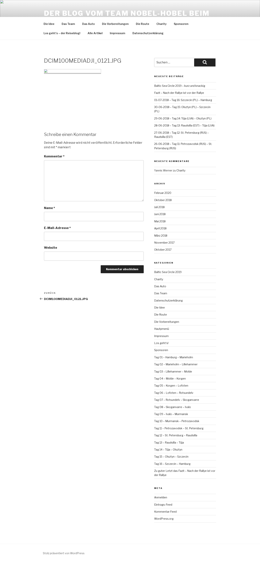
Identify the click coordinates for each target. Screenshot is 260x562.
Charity (161, 23)
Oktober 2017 (162, 249)
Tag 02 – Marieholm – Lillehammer (176, 364)
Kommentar (54, 156)
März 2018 (160, 235)
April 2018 (160, 228)
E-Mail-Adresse (57, 228)
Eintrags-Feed (163, 504)
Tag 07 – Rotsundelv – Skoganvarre (176, 399)
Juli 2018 (159, 207)
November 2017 (164, 242)
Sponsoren (181, 23)
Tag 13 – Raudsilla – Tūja (169, 442)
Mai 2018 (160, 221)
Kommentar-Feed (165, 511)
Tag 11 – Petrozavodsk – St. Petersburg (178, 428)
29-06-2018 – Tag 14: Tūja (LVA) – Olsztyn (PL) (182, 118)
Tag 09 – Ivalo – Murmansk (171, 414)
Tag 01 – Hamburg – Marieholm (173, 357)
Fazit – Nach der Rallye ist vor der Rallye (179, 92)
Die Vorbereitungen (115, 23)
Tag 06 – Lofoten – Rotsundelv (173, 392)
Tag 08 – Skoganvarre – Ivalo (172, 407)
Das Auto (88, 23)
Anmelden (160, 497)
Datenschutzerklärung (147, 33)
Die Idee (49, 23)
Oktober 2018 (163, 200)
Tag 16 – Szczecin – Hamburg (172, 463)
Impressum (117, 33)
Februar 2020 (162, 192)
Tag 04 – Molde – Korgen (170, 378)
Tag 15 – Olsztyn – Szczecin (171, 456)
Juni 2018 (160, 214)
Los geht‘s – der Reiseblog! (62, 33)
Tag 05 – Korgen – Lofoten (171, 385)
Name (49, 208)
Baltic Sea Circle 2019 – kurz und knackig (179, 85)
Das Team (68, 23)
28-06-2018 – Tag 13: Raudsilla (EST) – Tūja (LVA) (184, 125)
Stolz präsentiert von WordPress (64, 553)
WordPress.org (164, 518)
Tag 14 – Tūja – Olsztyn (168, 449)
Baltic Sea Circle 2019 (168, 272)
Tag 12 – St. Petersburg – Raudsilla (175, 435)
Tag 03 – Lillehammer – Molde (173, 371)
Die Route (142, 23)
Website (50, 247)
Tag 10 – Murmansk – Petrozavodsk (176, 421)
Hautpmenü (161, 328)
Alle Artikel (95, 33)
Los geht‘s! (161, 343)
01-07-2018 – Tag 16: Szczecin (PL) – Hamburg (183, 100)
